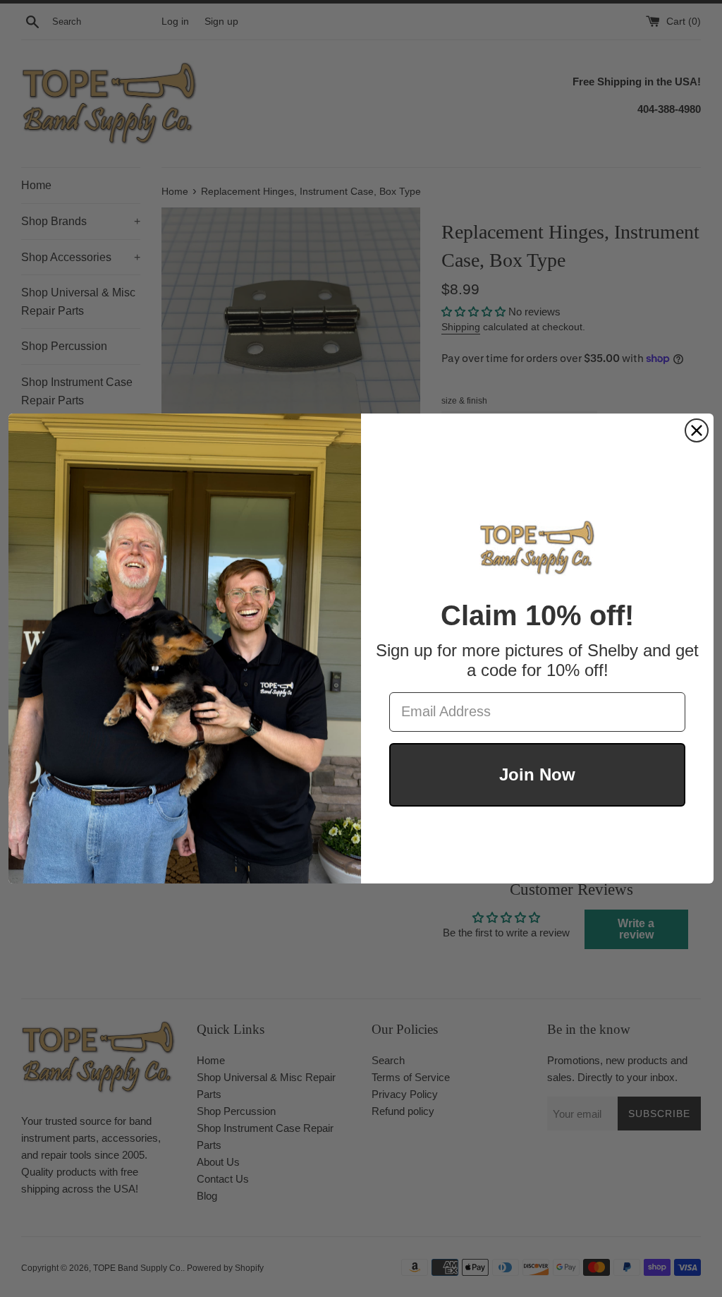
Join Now (537, 774)
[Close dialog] (696, 430)
